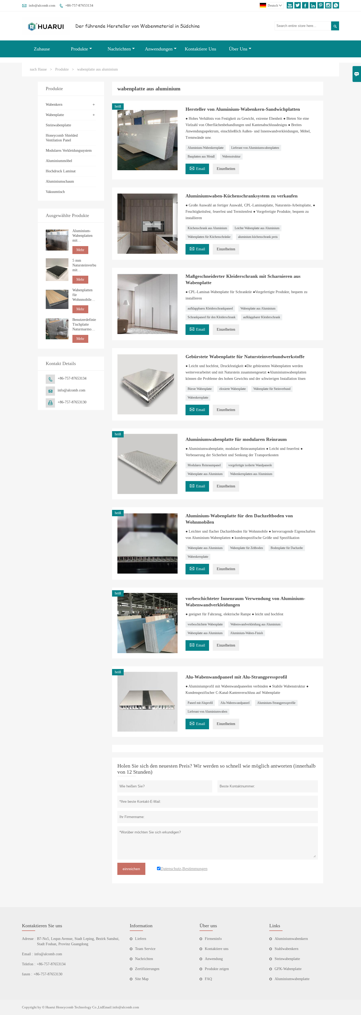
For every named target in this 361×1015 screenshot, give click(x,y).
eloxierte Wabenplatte (232, 389)
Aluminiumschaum (60, 181)
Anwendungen (159, 49)
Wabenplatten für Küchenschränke (209, 237)
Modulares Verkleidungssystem (69, 151)
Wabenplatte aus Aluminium (257, 308)
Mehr (80, 250)
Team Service (145, 949)
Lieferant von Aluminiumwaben (207, 711)
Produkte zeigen (217, 969)
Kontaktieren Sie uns (42, 925)
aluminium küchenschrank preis (258, 237)
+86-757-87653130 (72, 402)
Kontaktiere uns (216, 949)
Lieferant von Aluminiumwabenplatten (255, 148)
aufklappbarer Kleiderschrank (261, 317)
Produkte (79, 49)
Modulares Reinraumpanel (204, 465)
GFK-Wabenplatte (288, 969)
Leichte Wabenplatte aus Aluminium (257, 228)
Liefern (140, 939)
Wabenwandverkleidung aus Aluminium (255, 624)
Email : (27, 954)
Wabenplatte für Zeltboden (246, 548)
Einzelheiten (226, 169)
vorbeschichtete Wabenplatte (205, 624)
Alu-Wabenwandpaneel (234, 703)
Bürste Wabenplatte (200, 389)
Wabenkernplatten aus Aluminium (251, 474)
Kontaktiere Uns (200, 49)
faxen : (27, 974)
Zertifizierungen (147, 969)
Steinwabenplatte (58, 125)
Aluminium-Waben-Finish (246, 633)
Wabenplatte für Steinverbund (271, 389)
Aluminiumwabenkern (291, 939)
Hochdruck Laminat (61, 171)
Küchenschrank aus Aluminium (207, 228)
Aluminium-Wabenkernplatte (206, 148)
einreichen (131, 869)
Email (197, 168)
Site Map (142, 979)
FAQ (208, 979)
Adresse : (29, 939)
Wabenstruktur (231, 156)
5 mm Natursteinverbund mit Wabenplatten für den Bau (84, 266)
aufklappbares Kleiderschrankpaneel (210, 308)
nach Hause (38, 69)
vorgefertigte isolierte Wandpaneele (250, 465)
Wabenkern (54, 105)
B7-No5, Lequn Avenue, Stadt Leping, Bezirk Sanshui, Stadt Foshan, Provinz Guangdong (78, 941)
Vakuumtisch (55, 192)
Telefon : (28, 964)
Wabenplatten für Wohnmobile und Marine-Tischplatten (82, 295)
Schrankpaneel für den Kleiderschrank (211, 317)
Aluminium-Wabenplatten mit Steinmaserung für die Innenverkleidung (84, 236)
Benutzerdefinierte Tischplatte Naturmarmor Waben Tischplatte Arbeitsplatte (84, 325)
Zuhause (42, 49)
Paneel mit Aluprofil (200, 703)
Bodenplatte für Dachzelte (287, 548)
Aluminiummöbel (59, 161)
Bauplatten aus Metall (201, 156)
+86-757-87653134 (79, 5)
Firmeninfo (213, 939)
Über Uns (238, 49)
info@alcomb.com (42, 5)
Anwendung (214, 959)
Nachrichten (119, 49)
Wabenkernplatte (198, 397)
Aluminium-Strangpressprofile (276, 703)
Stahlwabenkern (286, 949)
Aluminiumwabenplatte (292, 979)
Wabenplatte (55, 115)
